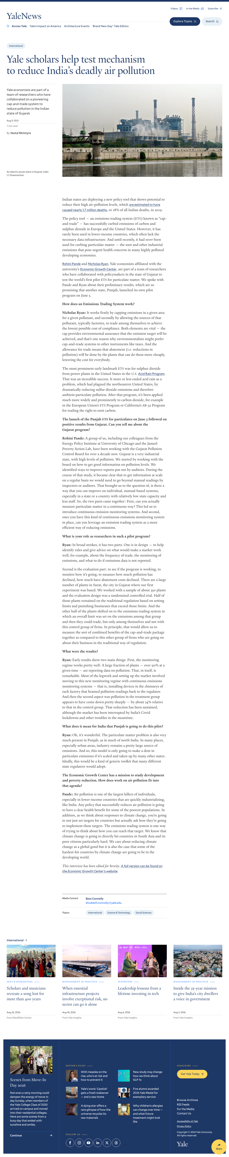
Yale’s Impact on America (45, 26)
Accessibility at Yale (187, 1121)
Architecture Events (76, 26)
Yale (182, 1144)
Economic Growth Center (98, 269)
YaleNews (24, 17)
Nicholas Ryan (98, 264)
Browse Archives (187, 1100)
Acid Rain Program (151, 374)
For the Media (185, 1109)
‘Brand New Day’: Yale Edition (110, 26)
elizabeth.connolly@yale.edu (104, 903)
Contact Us (184, 1113)
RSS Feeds (183, 1104)
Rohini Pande (71, 264)
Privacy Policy (184, 1126)
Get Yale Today (190, 1074)
